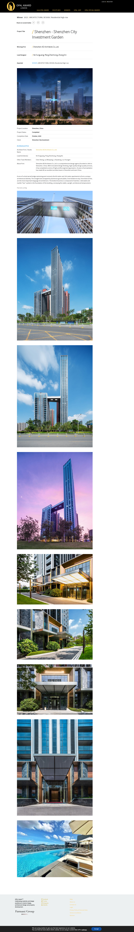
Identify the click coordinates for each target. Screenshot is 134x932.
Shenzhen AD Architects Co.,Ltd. (46, 150)
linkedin (45, 905)
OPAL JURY (77, 10)
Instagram (45, 903)
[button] (33, 22)
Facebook (45, 899)
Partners (72, 915)
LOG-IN (104, 1)
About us (72, 902)
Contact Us (73, 905)
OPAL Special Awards (92, 10)
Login (71, 907)
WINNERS (67, 10)
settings (84, 930)
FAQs (71, 899)
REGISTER (110, 1)
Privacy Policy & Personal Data (79, 910)
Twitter (45, 901)
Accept (96, 929)
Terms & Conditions (75, 913)
